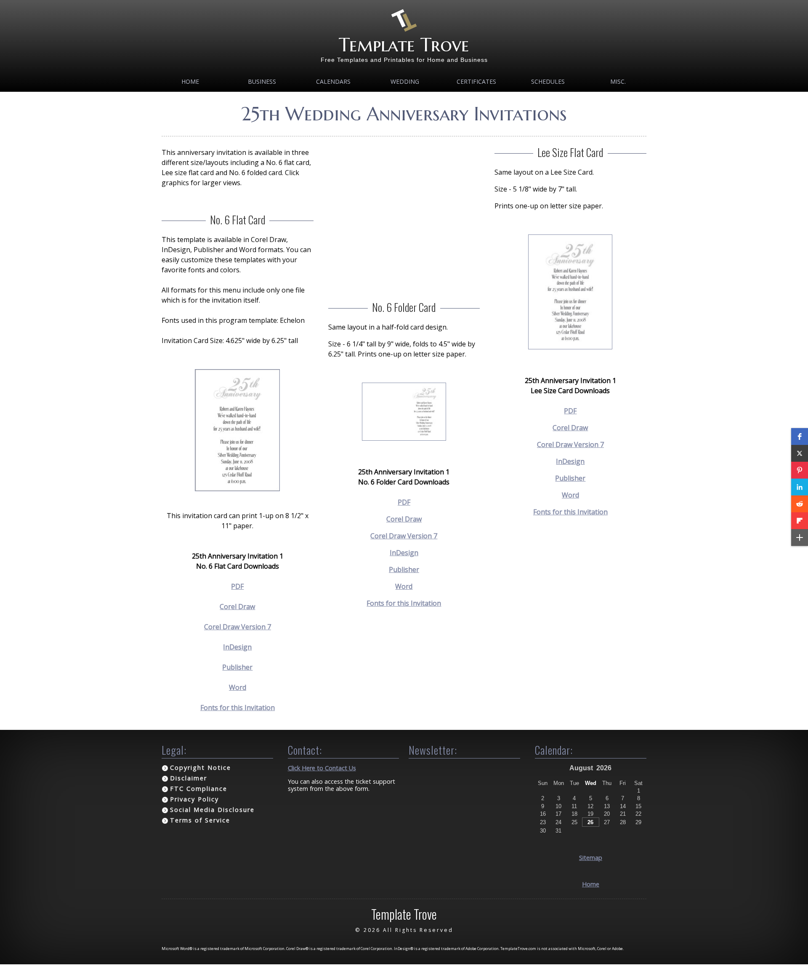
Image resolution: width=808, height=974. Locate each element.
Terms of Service (200, 820)
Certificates (476, 81)
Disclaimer (188, 778)
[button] (799, 436)
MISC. (618, 81)
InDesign (237, 647)
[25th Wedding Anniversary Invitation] (237, 488)
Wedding (405, 81)
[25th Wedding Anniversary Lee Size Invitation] (570, 346)
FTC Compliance (198, 789)
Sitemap (590, 858)
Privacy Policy (194, 799)
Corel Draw (237, 606)
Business (262, 81)
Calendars (333, 81)
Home (190, 81)
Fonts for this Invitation (237, 707)
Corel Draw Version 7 (237, 626)
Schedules (548, 81)
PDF (237, 586)
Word (237, 687)
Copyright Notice (200, 768)
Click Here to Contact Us (322, 768)
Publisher (237, 667)
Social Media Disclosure (212, 810)
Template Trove (404, 44)
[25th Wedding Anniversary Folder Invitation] (404, 438)
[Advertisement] (404, 206)
